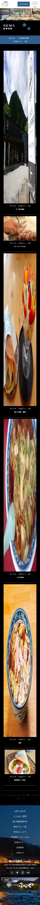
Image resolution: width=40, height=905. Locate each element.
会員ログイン (20, 842)
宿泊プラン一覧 (20, 827)
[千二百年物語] (20, 127)
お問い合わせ (20, 811)
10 (19, 795)
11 (23, 795)
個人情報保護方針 (20, 822)
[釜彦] (20, 660)
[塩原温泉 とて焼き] (20, 762)
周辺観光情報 (24, 38)
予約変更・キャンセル (20, 837)
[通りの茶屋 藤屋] (20, 329)
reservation (23, 4)
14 (36, 795)
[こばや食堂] (20, 495)
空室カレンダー (20, 832)
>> (22, 799)
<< (4, 795)
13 (32, 795)
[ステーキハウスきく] (20, 228)
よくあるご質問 (20, 816)
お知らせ (12, 38)
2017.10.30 (14, 206)
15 (17, 799)
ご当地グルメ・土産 (20, 41)
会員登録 (20, 847)
